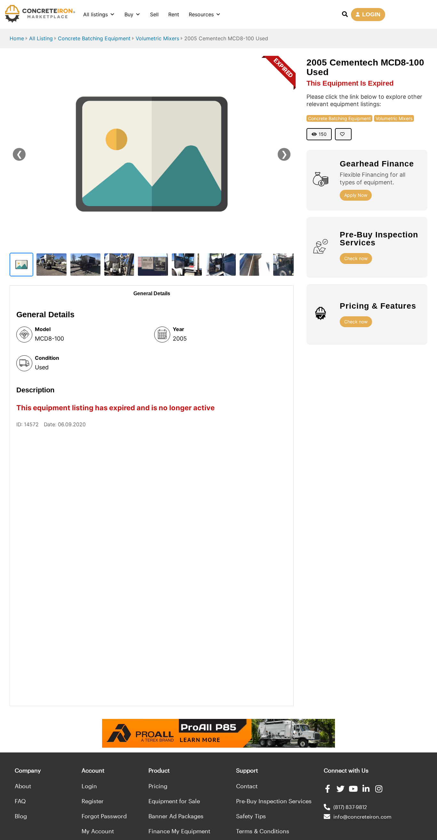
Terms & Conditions (262, 831)
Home (17, 38)
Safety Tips (251, 816)
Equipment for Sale (174, 801)
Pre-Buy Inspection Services (274, 801)
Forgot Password (104, 816)
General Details (151, 293)
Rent (173, 14)
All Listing (41, 38)
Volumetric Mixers (157, 38)
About (23, 786)
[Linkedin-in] (366, 789)
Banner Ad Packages (175, 816)
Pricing (157, 786)
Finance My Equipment (179, 831)
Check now (356, 258)
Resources (201, 14)
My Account (98, 831)
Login (89, 786)
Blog (21, 816)
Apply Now (355, 195)
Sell (154, 14)
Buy (128, 14)
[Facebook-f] (328, 789)
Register (93, 801)
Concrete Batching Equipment (94, 38)
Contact (247, 786)
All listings (95, 14)
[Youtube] (353, 789)
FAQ (20, 801)
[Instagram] (379, 789)
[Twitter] (341, 789)
